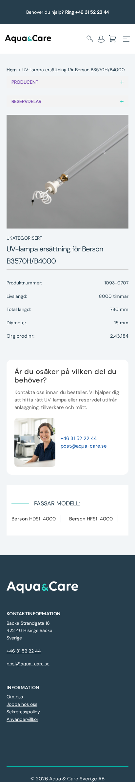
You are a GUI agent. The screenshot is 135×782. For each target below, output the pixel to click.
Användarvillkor (22, 719)
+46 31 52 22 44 (79, 438)
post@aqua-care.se (84, 446)
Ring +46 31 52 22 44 (87, 12)
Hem (12, 70)
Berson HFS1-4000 (91, 519)
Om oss (15, 697)
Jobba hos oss (22, 704)
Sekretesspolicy (23, 712)
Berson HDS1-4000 (33, 519)
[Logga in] (101, 39)
